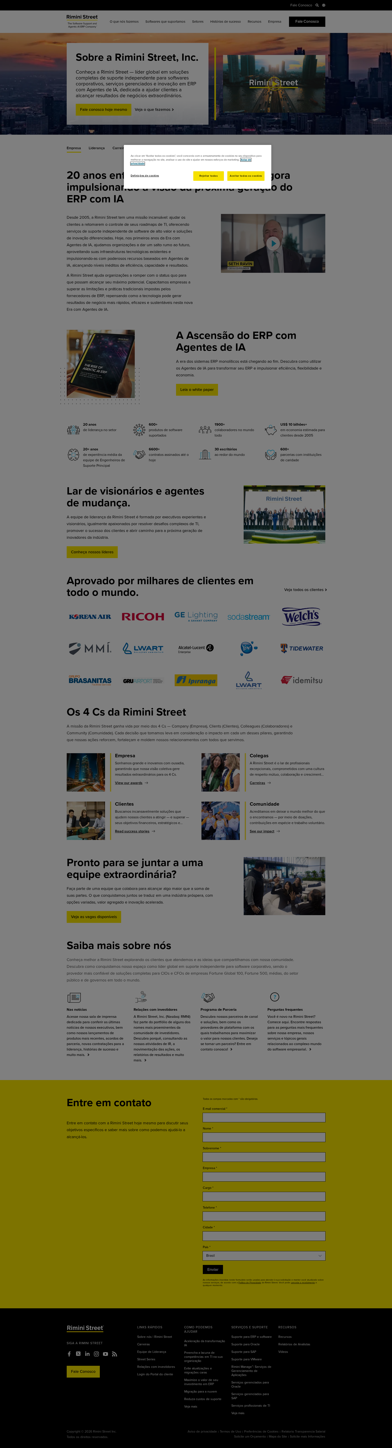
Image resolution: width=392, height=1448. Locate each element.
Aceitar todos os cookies (246, 175)
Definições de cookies (145, 175)
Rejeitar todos (208, 175)
